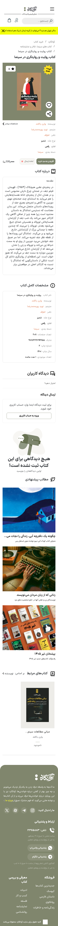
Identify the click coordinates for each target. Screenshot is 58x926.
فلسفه (24, 901)
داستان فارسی (46, 897)
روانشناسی (21, 912)
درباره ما (9, 800)
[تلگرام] (24, 810)
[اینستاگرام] (32, 810)
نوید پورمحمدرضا (39, 129)
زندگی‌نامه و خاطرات (43, 908)
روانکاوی (50, 902)
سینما (40, 152)
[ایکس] (7, 810)
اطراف (46, 135)
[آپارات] (15, 810)
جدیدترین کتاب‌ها (44, 886)
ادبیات (23, 890)
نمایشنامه (21, 906)
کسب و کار (21, 896)
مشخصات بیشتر (11, 123)
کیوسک (50, 891)
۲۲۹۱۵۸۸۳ (33, 830)
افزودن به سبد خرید (46, 161)
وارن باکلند (41, 124)
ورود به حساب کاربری (29, 416)
